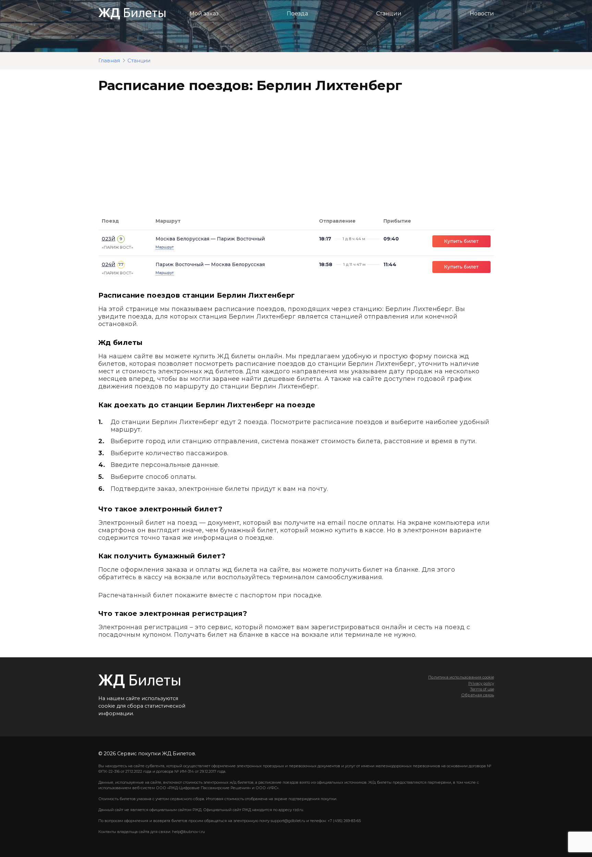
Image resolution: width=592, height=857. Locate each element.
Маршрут (165, 247)
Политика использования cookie (461, 677)
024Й (108, 264)
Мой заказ (204, 13)
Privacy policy (481, 683)
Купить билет (461, 241)
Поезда (297, 13)
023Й (108, 239)
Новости (482, 13)
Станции (389, 13)
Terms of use (482, 689)
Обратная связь (477, 695)
